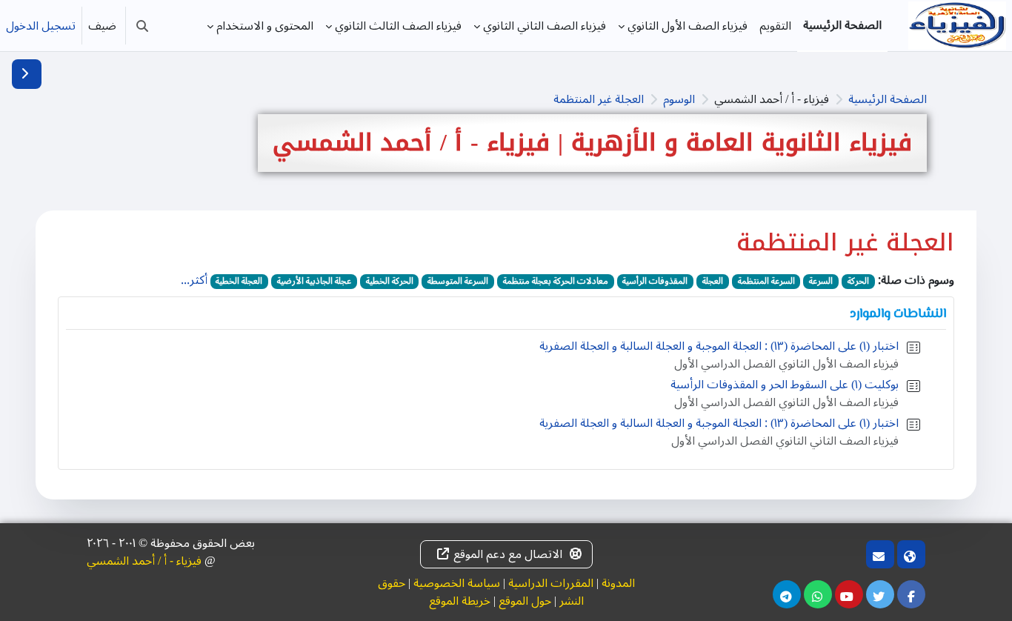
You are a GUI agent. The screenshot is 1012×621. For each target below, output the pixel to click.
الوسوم (679, 99)
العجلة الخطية (239, 281)
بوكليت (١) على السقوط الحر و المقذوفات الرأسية (784, 384)
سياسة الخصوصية (456, 583)
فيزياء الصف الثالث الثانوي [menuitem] (398, 26)
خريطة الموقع (459, 601)
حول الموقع (525, 601)
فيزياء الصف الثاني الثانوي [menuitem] (544, 26)
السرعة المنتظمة (766, 281)
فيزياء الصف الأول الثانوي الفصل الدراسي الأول (786, 363)
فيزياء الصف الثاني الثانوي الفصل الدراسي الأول (785, 441)
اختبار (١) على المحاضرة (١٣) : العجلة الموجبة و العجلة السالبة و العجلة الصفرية (719, 346)
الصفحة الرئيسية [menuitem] (842, 25)
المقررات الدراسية (550, 583)
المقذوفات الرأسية (655, 281)
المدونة (618, 583)
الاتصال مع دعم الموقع (507, 554)
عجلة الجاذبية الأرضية (314, 281)
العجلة (712, 281)
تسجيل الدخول (41, 26)
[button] (142, 25)
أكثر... (194, 280)
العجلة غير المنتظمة (598, 99)
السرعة (821, 281)
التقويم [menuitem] (775, 26)
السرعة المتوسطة (457, 281)
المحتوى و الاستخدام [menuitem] (264, 26)
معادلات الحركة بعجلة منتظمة (555, 281)
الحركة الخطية (389, 281)
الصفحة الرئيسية (887, 99)
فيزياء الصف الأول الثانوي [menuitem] (687, 26)
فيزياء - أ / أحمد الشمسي (144, 561)
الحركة (858, 281)
